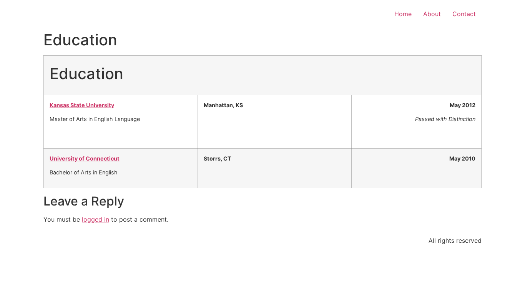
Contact (464, 14)
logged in (95, 219)
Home (403, 14)
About (432, 14)
